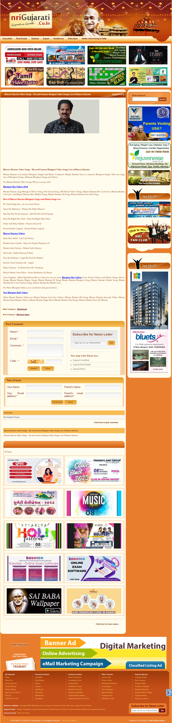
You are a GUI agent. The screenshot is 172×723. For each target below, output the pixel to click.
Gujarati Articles (141, 695)
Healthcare (58, 38)
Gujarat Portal (9, 709)
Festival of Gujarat (142, 686)
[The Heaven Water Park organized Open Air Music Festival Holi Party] (94, 515)
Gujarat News (79, 369)
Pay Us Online (86, 705)
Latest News (73, 683)
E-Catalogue (106, 686)
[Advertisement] (64, 154)
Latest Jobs (106, 677)
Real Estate (21, 38)
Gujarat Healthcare (82, 709)
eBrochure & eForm (12, 692)
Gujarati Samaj (140, 677)
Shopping (39, 698)
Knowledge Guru (74, 680)
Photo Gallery (10, 689)
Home (7, 677)
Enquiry (49, 705)
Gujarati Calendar (141, 689)
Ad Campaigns (107, 689)
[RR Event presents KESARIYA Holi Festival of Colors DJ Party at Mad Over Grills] (34, 548)
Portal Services (11, 683)
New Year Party (24, 713)
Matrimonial (39, 695)
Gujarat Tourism (67, 709)
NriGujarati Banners (109, 683)
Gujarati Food (107, 695)
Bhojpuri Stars (23, 315)
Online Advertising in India (94, 38)
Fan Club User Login (71, 705)
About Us (8, 680)
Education (73, 38)
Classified (7, 38)
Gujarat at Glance (142, 698)
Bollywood (22, 309)
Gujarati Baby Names (76, 695)
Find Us (8, 695)
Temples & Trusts (75, 686)
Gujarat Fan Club (11, 698)
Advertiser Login (108, 698)
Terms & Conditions (69, 720)
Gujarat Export (54, 709)
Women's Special (75, 689)
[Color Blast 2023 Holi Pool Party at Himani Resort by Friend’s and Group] (94, 483)
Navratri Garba (107, 692)
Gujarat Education (98, 709)
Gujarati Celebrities (75, 692)
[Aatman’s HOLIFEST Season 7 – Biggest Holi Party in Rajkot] (94, 548)
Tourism (35, 38)
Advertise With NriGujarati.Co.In (32, 705)
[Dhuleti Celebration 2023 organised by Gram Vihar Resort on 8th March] (34, 515)
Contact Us (57, 705)
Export (46, 38)
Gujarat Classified (81, 360)
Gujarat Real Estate (82, 364)
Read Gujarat (140, 680)
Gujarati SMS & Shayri (143, 692)
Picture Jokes (107, 680)
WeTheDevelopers (157, 720)
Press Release (10, 686)
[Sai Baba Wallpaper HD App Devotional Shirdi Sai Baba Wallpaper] (34, 613)
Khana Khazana (74, 677)
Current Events (10, 713)
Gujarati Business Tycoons (78, 698)
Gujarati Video (140, 683)
